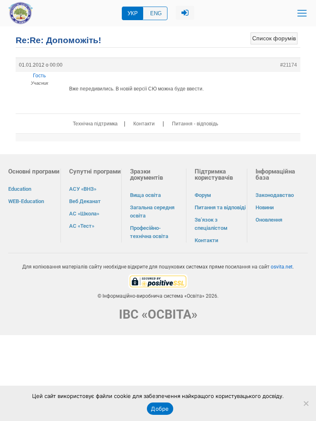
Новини (265, 207)
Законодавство (275, 195)
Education (19, 189)
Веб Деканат (85, 201)
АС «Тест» (81, 226)
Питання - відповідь (195, 124)
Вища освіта (145, 195)
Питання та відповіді (220, 207)
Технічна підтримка (95, 124)
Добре (160, 408)
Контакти (144, 124)
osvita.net (282, 267)
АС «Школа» (84, 213)
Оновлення (269, 220)
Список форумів (274, 38)
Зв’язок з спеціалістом (211, 224)
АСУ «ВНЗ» (82, 189)
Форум (203, 195)
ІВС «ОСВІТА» (158, 314)
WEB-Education (26, 201)
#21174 (288, 65)
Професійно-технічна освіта (149, 232)
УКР (133, 13)
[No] (306, 403)
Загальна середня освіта (152, 211)
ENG (156, 13)
